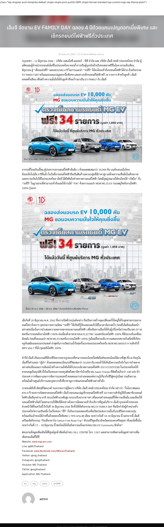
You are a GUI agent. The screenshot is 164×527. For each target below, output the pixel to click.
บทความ (100, 54)
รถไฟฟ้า (57, 483)
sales (44, 483)
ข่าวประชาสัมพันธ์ (88, 54)
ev (25, 483)
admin (44, 499)
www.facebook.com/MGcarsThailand (54, 450)
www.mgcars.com (42, 441)
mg (34, 483)
